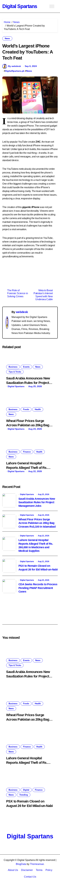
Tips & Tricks (15, 372)
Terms (39, 870)
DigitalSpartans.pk (14, 71)
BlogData (21, 864)
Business (13, 367)
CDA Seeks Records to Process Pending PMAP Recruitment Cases (37, 588)
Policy (49, 870)
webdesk (22, 312)
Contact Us (30, 876)
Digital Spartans (19, 6)
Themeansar (37, 864)
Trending (23, 795)
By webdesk (14, 66)
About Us (13, 870)
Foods (26, 409)
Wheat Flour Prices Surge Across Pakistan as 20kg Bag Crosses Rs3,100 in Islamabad (28, 425)
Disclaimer (27, 870)
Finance (27, 452)
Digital (26, 790)
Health (38, 409)
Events (26, 367)
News (7, 38)
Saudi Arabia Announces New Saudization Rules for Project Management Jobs (28, 382)
